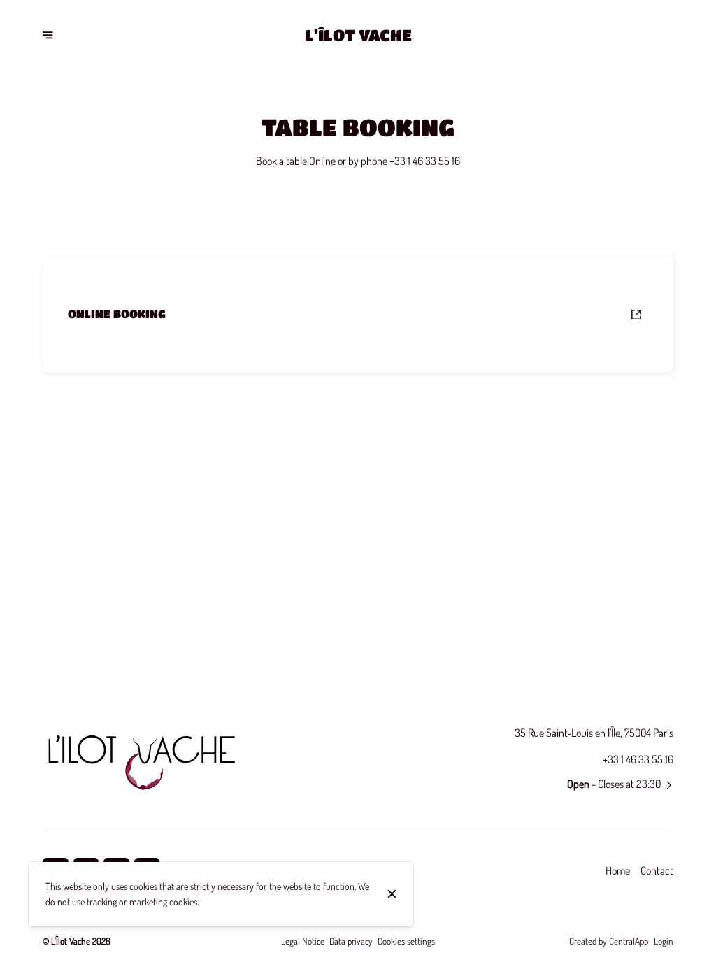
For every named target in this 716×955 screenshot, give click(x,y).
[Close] (392, 893)
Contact (656, 870)
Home (618, 870)
